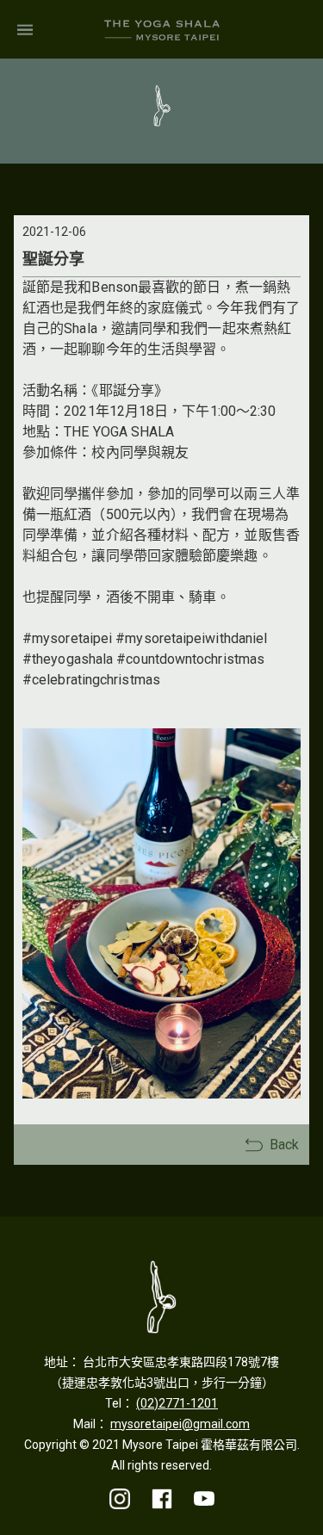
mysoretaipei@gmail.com (180, 1424)
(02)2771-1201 (177, 1403)
